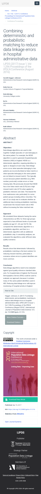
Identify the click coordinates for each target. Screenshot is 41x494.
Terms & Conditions (9, 475)
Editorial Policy (30, 475)
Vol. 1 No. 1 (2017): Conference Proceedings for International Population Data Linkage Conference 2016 (19, 16)
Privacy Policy (20, 475)
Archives (14, 10)
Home (7, 10)
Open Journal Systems (13, 422)
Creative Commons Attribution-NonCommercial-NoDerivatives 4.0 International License (19, 343)
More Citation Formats (15, 317)
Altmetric (20, 414)
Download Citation (13, 322)
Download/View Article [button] (15, 399)
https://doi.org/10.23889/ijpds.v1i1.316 (21, 409)
